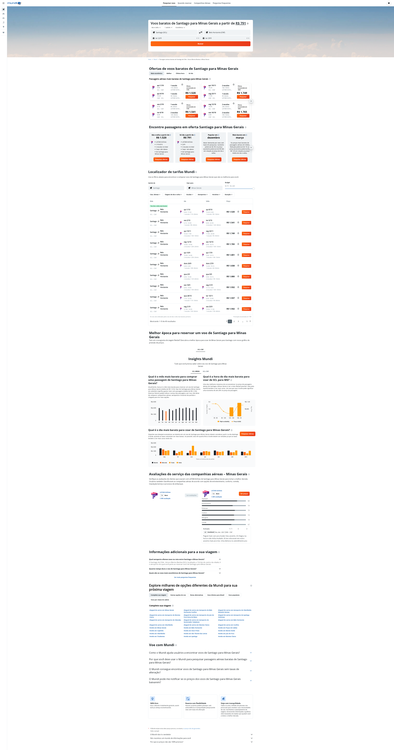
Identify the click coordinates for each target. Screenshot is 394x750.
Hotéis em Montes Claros (227, 636)
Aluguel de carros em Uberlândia (161, 625)
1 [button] (229, 321)
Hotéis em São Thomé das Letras (195, 633)
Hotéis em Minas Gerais (157, 628)
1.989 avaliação (165, 498)
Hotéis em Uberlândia (157, 633)
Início (149, 59)
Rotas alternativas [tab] (196, 595)
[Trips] (3, 32)
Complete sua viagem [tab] (158, 595)
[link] (161, 159)
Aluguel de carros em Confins (228, 625)
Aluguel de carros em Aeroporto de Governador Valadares (196, 621)
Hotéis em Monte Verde (226, 631)
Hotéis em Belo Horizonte (193, 628)
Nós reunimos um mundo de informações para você (170, 738)
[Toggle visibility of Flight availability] (223, 421)
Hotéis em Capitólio (156, 631)
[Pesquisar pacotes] (3, 22)
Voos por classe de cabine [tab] (160, 600)
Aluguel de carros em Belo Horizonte (231, 620)
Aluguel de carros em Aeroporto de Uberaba (165, 620)
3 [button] (238, 321)
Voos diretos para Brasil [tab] (215, 595)
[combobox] (156, 27)
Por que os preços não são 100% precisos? (166, 742)
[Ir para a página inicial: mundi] (14, 3)
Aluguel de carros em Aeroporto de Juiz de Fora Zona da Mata (199, 616)
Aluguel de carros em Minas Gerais (161, 610)
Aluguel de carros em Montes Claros (196, 625)
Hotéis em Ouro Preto (191, 631)
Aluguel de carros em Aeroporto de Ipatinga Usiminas (233, 616)
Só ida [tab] (191, 73)
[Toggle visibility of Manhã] (155, 463)
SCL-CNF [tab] (201, 349)
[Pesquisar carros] (3, 18)
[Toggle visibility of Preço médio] (236, 421)
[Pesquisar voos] (3, 9)
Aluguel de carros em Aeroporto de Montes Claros (164, 616)
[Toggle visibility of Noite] (179, 463)
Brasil (155, 59)
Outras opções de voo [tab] (178, 595)
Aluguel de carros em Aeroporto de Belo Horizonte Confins (198, 611)
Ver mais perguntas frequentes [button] (185, 577)
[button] (3, 3)
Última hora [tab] (180, 73)
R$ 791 (241, 23)
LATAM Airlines (165, 492)
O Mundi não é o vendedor (160, 734)
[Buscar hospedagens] (3, 14)
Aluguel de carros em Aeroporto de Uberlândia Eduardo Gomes (234, 611)
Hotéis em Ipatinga (190, 636)
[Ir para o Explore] (3, 27)
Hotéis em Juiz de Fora (226, 633)
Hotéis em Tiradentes (157, 636)
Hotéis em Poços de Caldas (227, 628)
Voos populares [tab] (233, 595)
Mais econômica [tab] (156, 73)
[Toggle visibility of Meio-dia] (163, 463)
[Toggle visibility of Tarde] (171, 463)
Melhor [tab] (169, 73)
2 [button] (234, 321)
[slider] (253, 188)
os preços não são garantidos (191, 728)
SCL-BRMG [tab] (196, 371)
